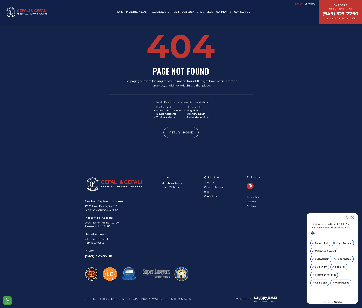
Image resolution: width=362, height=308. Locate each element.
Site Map (251, 206)
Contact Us (242, 12)
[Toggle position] (346, 217)
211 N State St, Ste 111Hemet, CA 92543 (96, 241)
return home (181, 132)
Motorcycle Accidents (168, 110)
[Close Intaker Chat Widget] (352, 217)
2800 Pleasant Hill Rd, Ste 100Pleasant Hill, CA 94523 (102, 224)
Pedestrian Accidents (199, 117)
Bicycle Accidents (166, 114)
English (299, 4)
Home (119, 12)
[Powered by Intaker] (338, 302)
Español (310, 4)
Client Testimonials (214, 187)
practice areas (136, 12)
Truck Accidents (165, 117)
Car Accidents (164, 107)
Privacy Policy (254, 197)
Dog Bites (192, 110)
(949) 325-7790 (98, 256)
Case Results (160, 12)
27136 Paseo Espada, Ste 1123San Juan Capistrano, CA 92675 (102, 208)
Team (175, 12)
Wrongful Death (196, 114)
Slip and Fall (194, 107)
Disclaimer (252, 201)
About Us (209, 182)
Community (223, 12)
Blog (210, 12)
